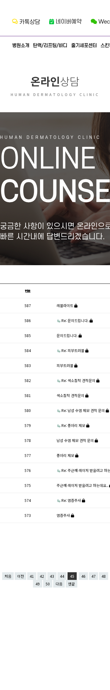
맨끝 (71, 583)
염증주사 (64, 515)
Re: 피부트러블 (73, 350)
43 (52, 576)
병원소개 (20, 45)
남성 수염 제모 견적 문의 (76, 440)
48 (103, 576)
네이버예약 (69, 22)
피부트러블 (65, 365)
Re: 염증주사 (71, 500)
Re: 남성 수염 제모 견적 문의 (83, 410)
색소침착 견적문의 (71, 395)
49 (37, 583)
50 (48, 583)
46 (83, 576)
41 (32, 576)
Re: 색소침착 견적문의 (78, 380)
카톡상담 (29, 22)
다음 (59, 583)
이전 (20, 576)
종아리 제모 (66, 455)
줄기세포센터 (84, 45)
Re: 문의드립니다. (75, 320)
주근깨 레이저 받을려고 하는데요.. (83, 485)
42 (42, 576)
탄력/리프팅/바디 (50, 45)
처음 (8, 576)
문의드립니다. (68, 335)
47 (93, 576)
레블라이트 (65, 305)
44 (62, 576)
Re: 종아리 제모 (73, 425)
